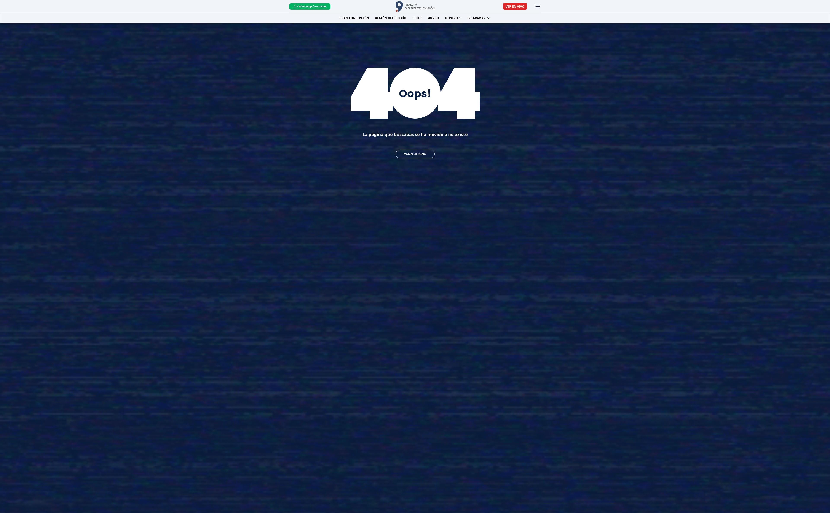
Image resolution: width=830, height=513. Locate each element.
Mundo (433, 18)
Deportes (453, 18)
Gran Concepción (354, 18)
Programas (476, 18)
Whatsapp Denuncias (312, 6)
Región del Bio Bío (391, 18)
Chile (417, 18)
